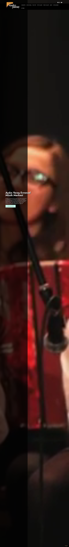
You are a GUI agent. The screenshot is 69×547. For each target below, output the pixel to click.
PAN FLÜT (34, 5)
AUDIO (51, 5)
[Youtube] (62, 2)
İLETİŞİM (22, 8)
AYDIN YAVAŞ (28, 5)
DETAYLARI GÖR (11, 206)
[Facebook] (58, 2)
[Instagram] (60, 2)
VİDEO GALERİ (46, 5)
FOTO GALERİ (39, 5)
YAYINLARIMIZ (55, 5)
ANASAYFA (23, 5)
